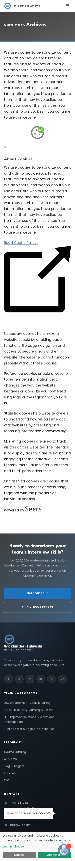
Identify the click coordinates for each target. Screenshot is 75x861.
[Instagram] (51, 679)
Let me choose (13, 846)
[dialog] (37, 846)
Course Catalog (15, 752)
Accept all (54, 855)
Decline (19, 855)
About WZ (11, 759)
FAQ (7, 780)
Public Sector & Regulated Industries (29, 729)
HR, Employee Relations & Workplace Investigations (29, 719)
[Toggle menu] (67, 6)
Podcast (9, 773)
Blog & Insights (14, 766)
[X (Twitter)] (19, 679)
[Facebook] (8, 679)
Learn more (62, 840)
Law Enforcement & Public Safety (27, 703)
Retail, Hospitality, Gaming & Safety (28, 710)
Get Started (35, 593)
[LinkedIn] (30, 679)
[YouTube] (40, 679)
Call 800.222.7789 (40, 607)
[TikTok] (62, 679)
